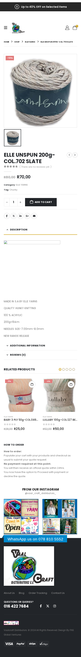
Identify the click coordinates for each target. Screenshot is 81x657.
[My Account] (67, 28)
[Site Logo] (17, 28)
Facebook (7, 216)
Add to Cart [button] (32, 384)
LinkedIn (21, 216)
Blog (21, 593)
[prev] (69, 155)
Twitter (14, 216)
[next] (75, 155)
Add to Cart (43, 202)
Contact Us (58, 593)
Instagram (54, 606)
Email (34, 216)
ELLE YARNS (22, 184)
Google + (27, 216)
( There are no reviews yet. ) (35, 166)
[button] (7, 28)
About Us (9, 593)
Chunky (13, 189)
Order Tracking (38, 593)
